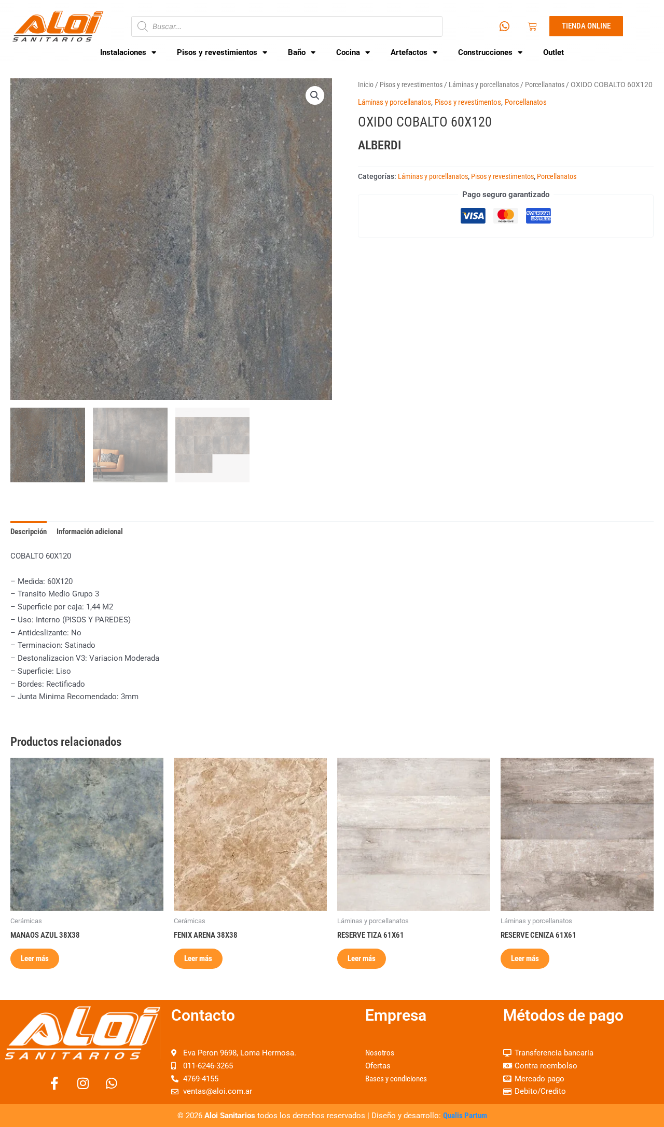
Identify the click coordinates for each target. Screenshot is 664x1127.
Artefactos (409, 52)
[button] (315, 95)
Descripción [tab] (28, 531)
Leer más (35, 958)
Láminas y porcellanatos (484, 84)
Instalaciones (123, 52)
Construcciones (485, 52)
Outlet (553, 52)
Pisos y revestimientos (217, 52)
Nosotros (379, 1053)
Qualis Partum (465, 1115)
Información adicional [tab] (90, 531)
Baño (297, 52)
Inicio (366, 84)
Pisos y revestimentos (411, 84)
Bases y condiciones (396, 1078)
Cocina (348, 52)
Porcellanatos (544, 84)
